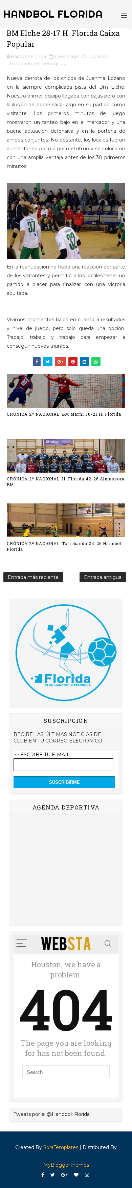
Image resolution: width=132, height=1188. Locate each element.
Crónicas (98, 56)
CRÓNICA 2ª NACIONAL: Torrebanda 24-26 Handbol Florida (64, 546)
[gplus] (64, 1175)
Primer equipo (51, 63)
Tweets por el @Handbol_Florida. (52, 1114)
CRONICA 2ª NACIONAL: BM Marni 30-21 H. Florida (64, 414)
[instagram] (87, 1175)
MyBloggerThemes (66, 1165)
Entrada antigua (103, 577)
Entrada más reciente (33, 577)
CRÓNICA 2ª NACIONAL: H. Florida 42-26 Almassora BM (66, 481)
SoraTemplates (60, 1147)
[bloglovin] (76, 1175)
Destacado (19, 63)
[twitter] (53, 1175)
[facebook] (43, 1175)
